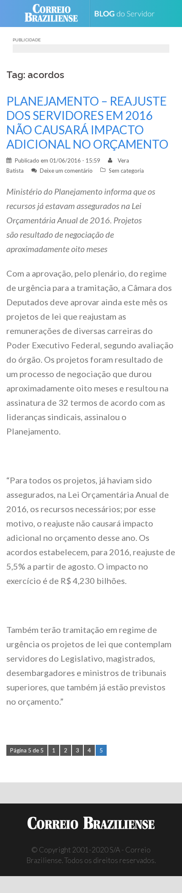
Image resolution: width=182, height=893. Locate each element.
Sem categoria (126, 170)
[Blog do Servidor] (127, 13)
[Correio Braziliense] (54, 13)
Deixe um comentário (66, 170)
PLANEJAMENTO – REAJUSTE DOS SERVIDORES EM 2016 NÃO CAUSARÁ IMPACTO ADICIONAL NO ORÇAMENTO (87, 122)
